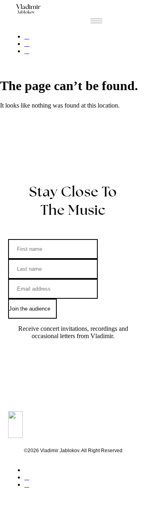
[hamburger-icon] (96, 20)
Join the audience (30, 309)
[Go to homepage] (28, 9)
